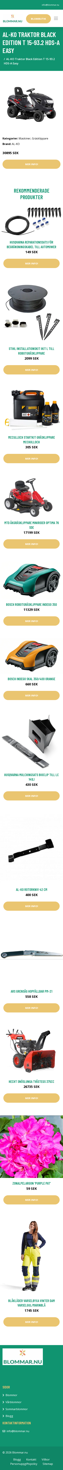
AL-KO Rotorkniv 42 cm (31, 889)
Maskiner (25, 138)
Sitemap (48, 1464)
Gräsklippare (40, 138)
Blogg (9, 1416)
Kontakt (31, 1459)
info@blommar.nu (50, 5)
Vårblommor (14, 1402)
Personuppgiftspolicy (23, 1464)
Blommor (11, 1395)
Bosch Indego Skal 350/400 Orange (31, 679)
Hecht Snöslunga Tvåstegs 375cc (31, 1081)
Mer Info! (31, 164)
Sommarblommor (17, 1409)
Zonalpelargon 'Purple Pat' (31, 1183)
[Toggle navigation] (55, 18)
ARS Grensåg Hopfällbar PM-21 (31, 991)
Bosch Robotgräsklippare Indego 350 (31, 604)
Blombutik (38, 18)
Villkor (46, 1459)
